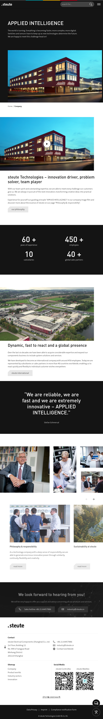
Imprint (44, 709)
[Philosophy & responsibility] (40, 523)
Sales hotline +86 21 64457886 (37, 609)
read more (17, 566)
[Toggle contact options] (96, 703)
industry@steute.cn (75, 609)
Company (12, 669)
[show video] (47, 144)
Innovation (12, 679)
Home (10, 106)
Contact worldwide (65, 648)
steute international (20, 373)
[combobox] (73, 4)
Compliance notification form (63, 709)
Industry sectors (15, 676)
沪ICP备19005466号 (51, 697)
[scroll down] (5, 647)
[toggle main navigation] (98, 4)
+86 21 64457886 (64, 641)
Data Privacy (32, 709)
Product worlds (14, 672)
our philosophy (18, 209)
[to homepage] (7, 4)
